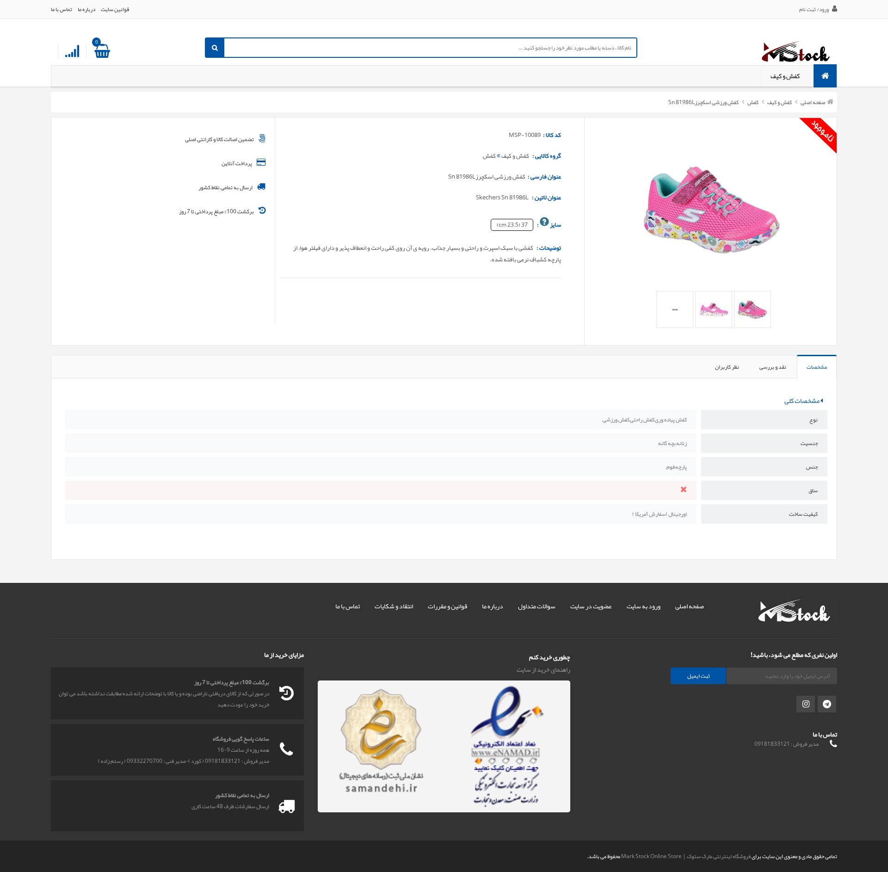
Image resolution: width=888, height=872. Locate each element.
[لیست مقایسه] (72, 51)
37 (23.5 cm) (512, 224)
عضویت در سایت (591, 606)
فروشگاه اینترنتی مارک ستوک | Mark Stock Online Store (686, 856)
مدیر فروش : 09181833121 (786, 743)
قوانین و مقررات (447, 606)
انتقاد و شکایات (394, 606)
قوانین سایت (115, 9)
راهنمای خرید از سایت (543, 669)
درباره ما (86, 9)
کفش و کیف (785, 76)
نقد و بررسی (772, 366)
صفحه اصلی (813, 102)
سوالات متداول (536, 606)
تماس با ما (61, 9)
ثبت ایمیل (698, 675)
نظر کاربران (727, 366)
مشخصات (817, 366)
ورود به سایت (643, 606)
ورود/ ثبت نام (814, 9)
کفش (752, 102)
